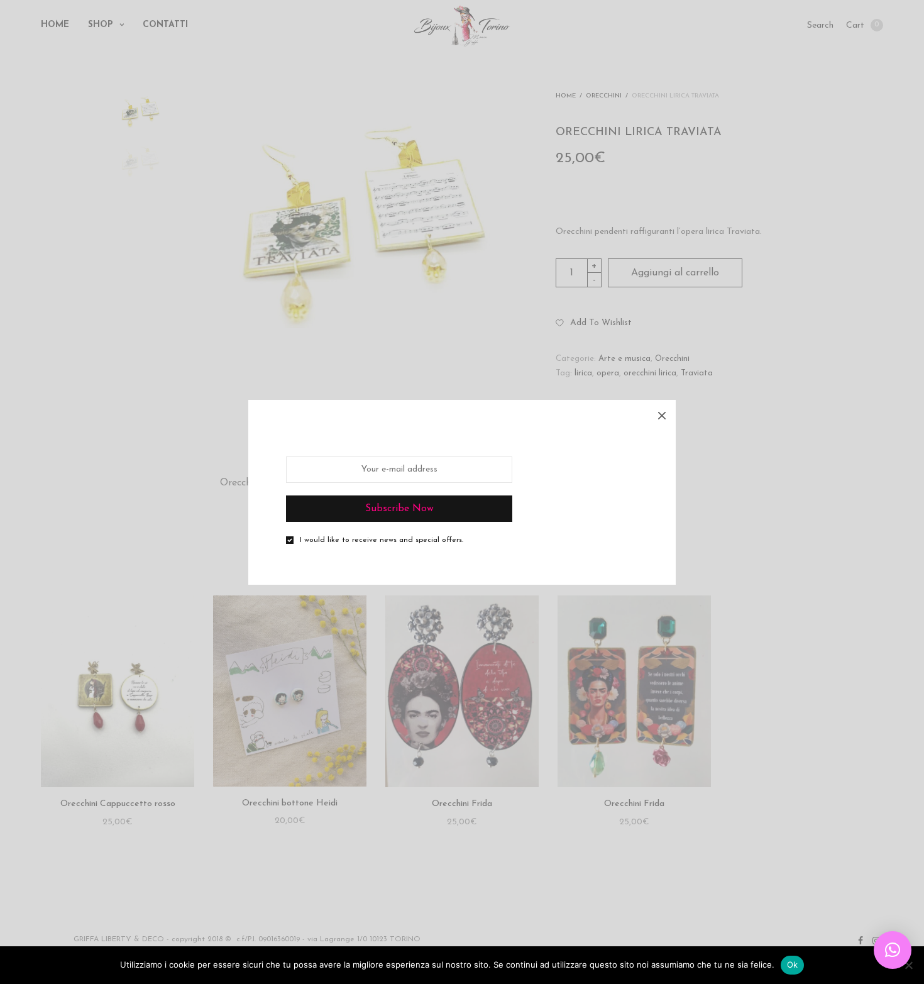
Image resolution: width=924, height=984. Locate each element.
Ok (792, 964)
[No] (908, 965)
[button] (892, 950)
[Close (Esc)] (662, 414)
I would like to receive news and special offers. (381, 540)
